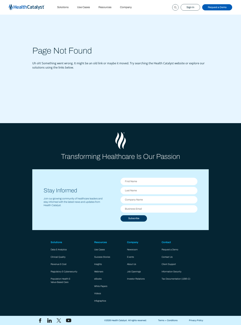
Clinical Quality (58, 257)
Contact (166, 242)
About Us (131, 264)
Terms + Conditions (168, 320)
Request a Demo (217, 7)
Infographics (100, 301)
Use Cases (83, 7)
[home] (31, 7)
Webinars (98, 271)
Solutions (63, 7)
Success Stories (102, 257)
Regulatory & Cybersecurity (64, 271)
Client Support (169, 264)
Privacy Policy (196, 320)
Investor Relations (136, 279)
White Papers (100, 286)
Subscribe (133, 218)
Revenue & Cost (59, 264)
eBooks (98, 279)
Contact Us (167, 257)
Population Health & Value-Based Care (60, 280)
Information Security (171, 271)
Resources (105, 7)
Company (126, 7)
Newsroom (132, 249)
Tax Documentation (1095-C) (176, 279)
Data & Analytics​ (59, 249)
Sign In (190, 7)
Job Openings (134, 271)
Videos (97, 293)
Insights (98, 264)
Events (130, 257)
